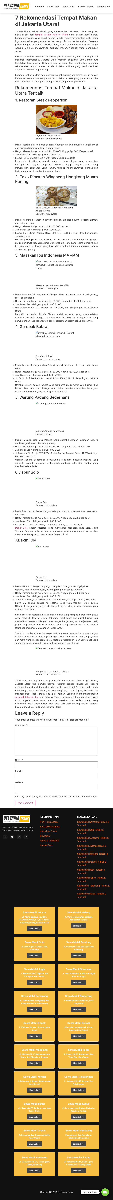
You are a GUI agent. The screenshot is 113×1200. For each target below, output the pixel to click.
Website (19, 782)
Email (19, 771)
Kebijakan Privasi (48, 831)
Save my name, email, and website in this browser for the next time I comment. (56, 796)
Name (19, 760)
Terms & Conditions (49, 840)
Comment (21, 725)
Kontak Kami (103, 6)
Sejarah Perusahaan (50, 826)
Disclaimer (45, 836)
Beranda (39, 6)
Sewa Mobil (53, 6)
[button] (105, 1192)
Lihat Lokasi (34, 928)
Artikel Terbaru (86, 6)
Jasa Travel (69, 6)
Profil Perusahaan (49, 822)
